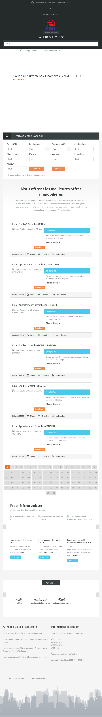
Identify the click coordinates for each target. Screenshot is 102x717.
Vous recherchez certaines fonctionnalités (27, 175)
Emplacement (35, 144)
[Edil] (19, 601)
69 (96, 483)
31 (73, 472)
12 (61, 467)
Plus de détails (52, 242)
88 (54, 493)
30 (68, 472)
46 (62, 477)
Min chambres (80, 144)
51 (90, 477)
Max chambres (13, 154)
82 (73, 488)
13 (66, 467)
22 (23, 472)
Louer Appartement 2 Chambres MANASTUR (35, 264)
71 (12, 488)
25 (40, 472)
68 (90, 483)
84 (84, 488)
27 (51, 472)
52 (96, 477)
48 (73, 477)
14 (72, 467)
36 (6, 477)
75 (34, 488)
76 (40, 488)
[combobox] (39, 149)
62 (57, 483)
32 (79, 472)
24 (34, 472)
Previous (7, 91)
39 (23, 477)
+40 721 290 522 (53, 36)
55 (17, 483)
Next (95, 91)
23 (29, 472)
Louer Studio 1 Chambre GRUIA (28, 224)
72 (17, 488)
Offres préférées (52, 15)
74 (29, 488)
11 (55, 467)
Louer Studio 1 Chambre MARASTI (30, 385)
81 (68, 488)
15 (77, 467)
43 (45, 477)
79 (57, 488)
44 (51, 477)
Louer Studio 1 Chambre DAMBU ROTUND (34, 345)
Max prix (55, 154)
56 (23, 483)
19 (6, 472)
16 (83, 467)
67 (84, 483)
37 (12, 477)
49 (79, 477)
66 (79, 483)
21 (17, 472)
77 (45, 488)
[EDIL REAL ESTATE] (51, 25)
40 (29, 477)
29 (62, 472)
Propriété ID (12, 144)
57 (29, 483)
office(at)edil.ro (64, 2)
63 (62, 483)
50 (84, 477)
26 (45, 472)
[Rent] (61, 601)
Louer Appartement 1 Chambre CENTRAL (34, 426)
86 (96, 488)
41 (34, 477)
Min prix (32, 154)
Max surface (12, 164)
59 (40, 483)
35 (96, 472)
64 (68, 483)
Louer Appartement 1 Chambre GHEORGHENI (36, 305)
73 (23, 488)
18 (94, 467)
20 (12, 472)
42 (40, 477)
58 (34, 483)
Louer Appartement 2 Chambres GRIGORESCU (47, 76)
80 (62, 488)
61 (51, 483)
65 (73, 483)
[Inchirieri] (40, 601)
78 (51, 488)
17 (89, 467)
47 (68, 477)
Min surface (79, 154)
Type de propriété (59, 144)
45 (57, 477)
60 (45, 483)
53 (6, 483)
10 (50, 467)
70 (6, 488)
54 (12, 483)
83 (79, 488)
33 (84, 472)
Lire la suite (21, 553)
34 (90, 472)
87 (48, 493)
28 (57, 472)
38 (17, 477)
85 (90, 488)
